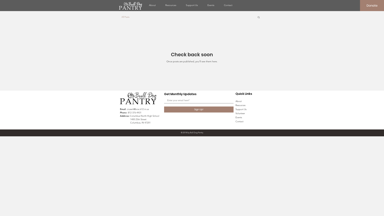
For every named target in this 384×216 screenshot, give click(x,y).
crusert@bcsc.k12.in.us (138, 109)
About (239, 101)
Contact (239, 121)
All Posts (125, 17)
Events (239, 117)
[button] (258, 17)
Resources (240, 105)
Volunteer (240, 113)
